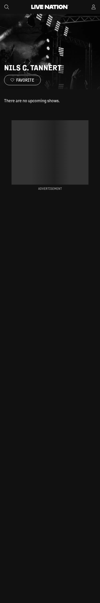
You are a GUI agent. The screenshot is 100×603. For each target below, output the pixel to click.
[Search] (6, 7)
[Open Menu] (93, 7)
